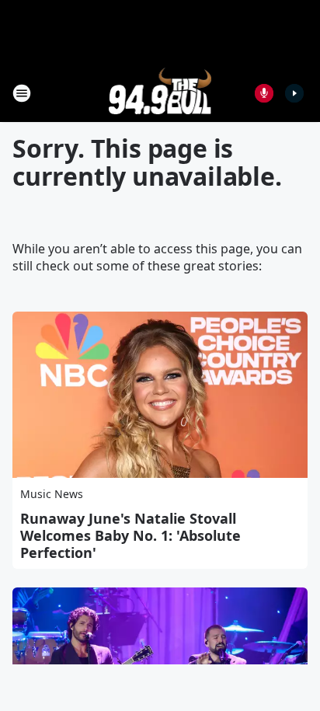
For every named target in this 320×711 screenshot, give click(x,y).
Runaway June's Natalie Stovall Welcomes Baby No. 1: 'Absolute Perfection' (130, 535)
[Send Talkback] (264, 93)
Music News (51, 493)
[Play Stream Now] (294, 93)
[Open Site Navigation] (21, 93)
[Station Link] (160, 93)
